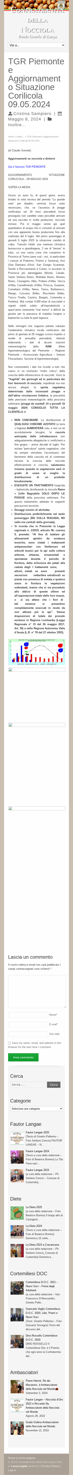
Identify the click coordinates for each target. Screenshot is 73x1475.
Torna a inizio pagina (21, 1458)
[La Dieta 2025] (17, 1213)
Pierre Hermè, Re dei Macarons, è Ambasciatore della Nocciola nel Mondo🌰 (42, 1384)
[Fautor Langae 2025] (17, 1138)
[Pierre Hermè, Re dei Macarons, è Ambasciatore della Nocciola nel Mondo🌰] (17, 1387)
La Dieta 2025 (34, 1207)
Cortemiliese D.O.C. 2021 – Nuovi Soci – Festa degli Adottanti (42, 1286)
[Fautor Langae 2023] (17, 1176)
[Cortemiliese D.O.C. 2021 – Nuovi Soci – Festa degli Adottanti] (17, 1288)
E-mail (53, 1024)
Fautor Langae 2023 (37, 1170)
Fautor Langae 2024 (37, 1151)
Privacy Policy (50, 1466)
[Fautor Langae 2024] (17, 1157)
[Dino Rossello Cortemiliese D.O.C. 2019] (17, 1341)
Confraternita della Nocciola (37, 19)
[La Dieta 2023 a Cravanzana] (17, 1251)
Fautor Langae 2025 (37, 1132)
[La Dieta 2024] (17, 1232)
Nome (53, 1014)
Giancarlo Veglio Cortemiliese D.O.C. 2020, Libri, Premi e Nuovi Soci (43, 1313)
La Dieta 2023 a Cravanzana (42, 1244)
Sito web (54, 1033)
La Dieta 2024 (34, 1225)
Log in (12, 1470)
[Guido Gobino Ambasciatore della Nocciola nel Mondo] (17, 1428)
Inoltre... (17, 124)
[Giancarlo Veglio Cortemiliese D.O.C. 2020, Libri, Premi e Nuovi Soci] (17, 1315)
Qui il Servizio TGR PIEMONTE (27, 166)
